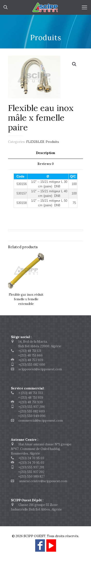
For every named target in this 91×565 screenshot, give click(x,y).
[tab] (45, 153)
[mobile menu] (84, 7)
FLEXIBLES (35, 142)
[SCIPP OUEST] (45, 7)
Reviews (45, 164)
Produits (52, 142)
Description (45, 153)
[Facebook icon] (40, 547)
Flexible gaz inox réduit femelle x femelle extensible (26, 299)
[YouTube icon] (51, 547)
